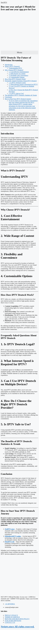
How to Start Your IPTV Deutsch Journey (18, 99)
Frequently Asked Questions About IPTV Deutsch (21, 81)
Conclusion (8, 97)
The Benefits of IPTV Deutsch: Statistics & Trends (21, 95)
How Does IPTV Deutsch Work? (15, 79)
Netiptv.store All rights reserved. (17, 626)
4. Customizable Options (16, 77)
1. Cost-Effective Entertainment (19, 72)
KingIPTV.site (9, 542)
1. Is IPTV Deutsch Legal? (17, 82)
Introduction (8, 64)
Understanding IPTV (15, 68)
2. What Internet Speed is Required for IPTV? (23, 84)
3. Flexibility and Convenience (18, 75)
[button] (19, 52)
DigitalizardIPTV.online (13, 536)
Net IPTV (4, 2)
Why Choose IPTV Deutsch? (14, 70)
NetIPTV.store (10, 529)
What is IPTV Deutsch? (12, 66)
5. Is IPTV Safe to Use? (16, 93)
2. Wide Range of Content (17, 73)
